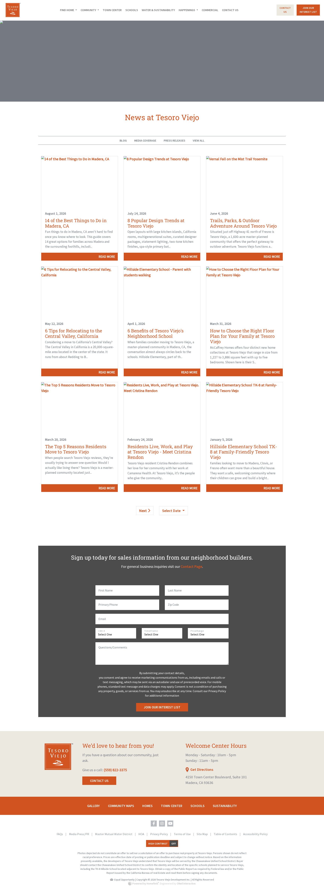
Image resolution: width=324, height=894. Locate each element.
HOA (141, 834)
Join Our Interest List (162, 707)
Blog (123, 140)
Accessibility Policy (255, 834)
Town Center (112, 10)
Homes (147, 806)
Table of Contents (226, 834)
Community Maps (121, 806)
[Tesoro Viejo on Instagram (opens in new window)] (162, 824)
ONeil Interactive (186, 883)
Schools (131, 10)
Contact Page (191, 566)
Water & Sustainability (158, 10)
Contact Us (230, 10)
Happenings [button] (187, 10)
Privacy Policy (159, 834)
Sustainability (225, 806)
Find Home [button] (67, 10)
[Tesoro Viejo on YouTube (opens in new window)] (170, 824)
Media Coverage (145, 140)
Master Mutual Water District (114, 834)
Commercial (210, 10)
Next (143, 510)
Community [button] (89, 10)
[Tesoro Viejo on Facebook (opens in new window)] (154, 824)
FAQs (60, 834)
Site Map (202, 834)
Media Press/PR (79, 834)
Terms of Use (182, 834)
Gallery (93, 806)
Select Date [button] (171, 510)
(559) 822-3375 (115, 769)
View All (198, 140)
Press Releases (174, 140)
